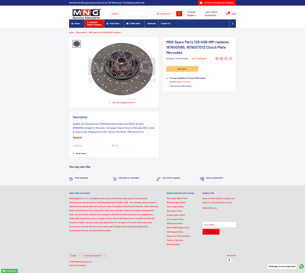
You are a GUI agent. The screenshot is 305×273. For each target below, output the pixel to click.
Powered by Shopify (77, 265)
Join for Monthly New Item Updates (219, 2)
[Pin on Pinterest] (221, 58)
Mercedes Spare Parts (177, 198)
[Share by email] (230, 58)
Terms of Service (175, 240)
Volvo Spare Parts (175, 219)
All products (81, 32)
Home (71, 32)
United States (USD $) (92, 256)
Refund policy (173, 244)
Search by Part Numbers (178, 236)
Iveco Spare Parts (175, 206)
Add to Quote (182, 69)
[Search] (179, 13)
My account (210, 15)
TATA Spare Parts (175, 231)
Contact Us (10, 271)
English (73, 256)
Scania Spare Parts (176, 215)
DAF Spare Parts (174, 211)
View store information (181, 86)
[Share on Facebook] (217, 58)
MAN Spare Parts (175, 223)
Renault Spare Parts (176, 202)
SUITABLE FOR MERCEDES (177, 58)
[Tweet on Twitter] (226, 58)
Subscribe (211, 231)
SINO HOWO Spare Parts (178, 227)
